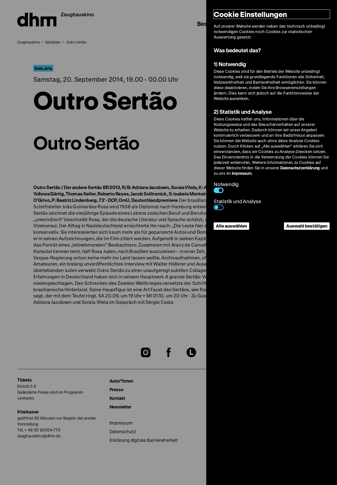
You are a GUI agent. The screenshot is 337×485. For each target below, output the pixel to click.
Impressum (241, 173)
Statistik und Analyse (237, 201)
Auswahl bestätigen (306, 225)
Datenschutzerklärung (300, 167)
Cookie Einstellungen (250, 14)
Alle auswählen (231, 225)
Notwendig (226, 184)
